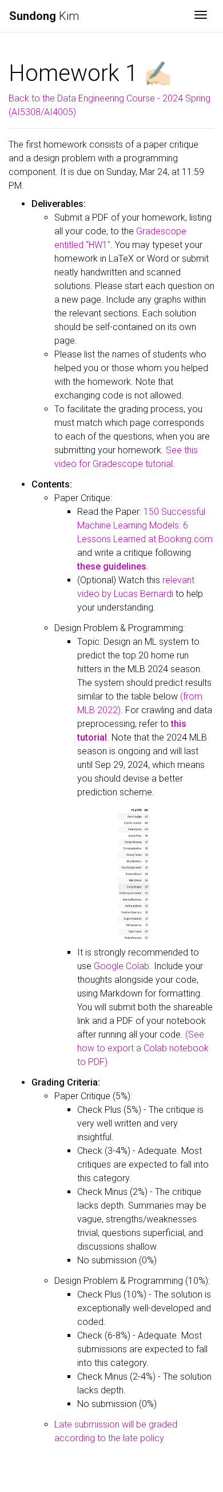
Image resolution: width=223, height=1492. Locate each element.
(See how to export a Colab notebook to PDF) (143, 1048)
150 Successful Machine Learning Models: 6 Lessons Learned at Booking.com (145, 525)
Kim (44, 16)
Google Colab (121, 966)
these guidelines (111, 566)
